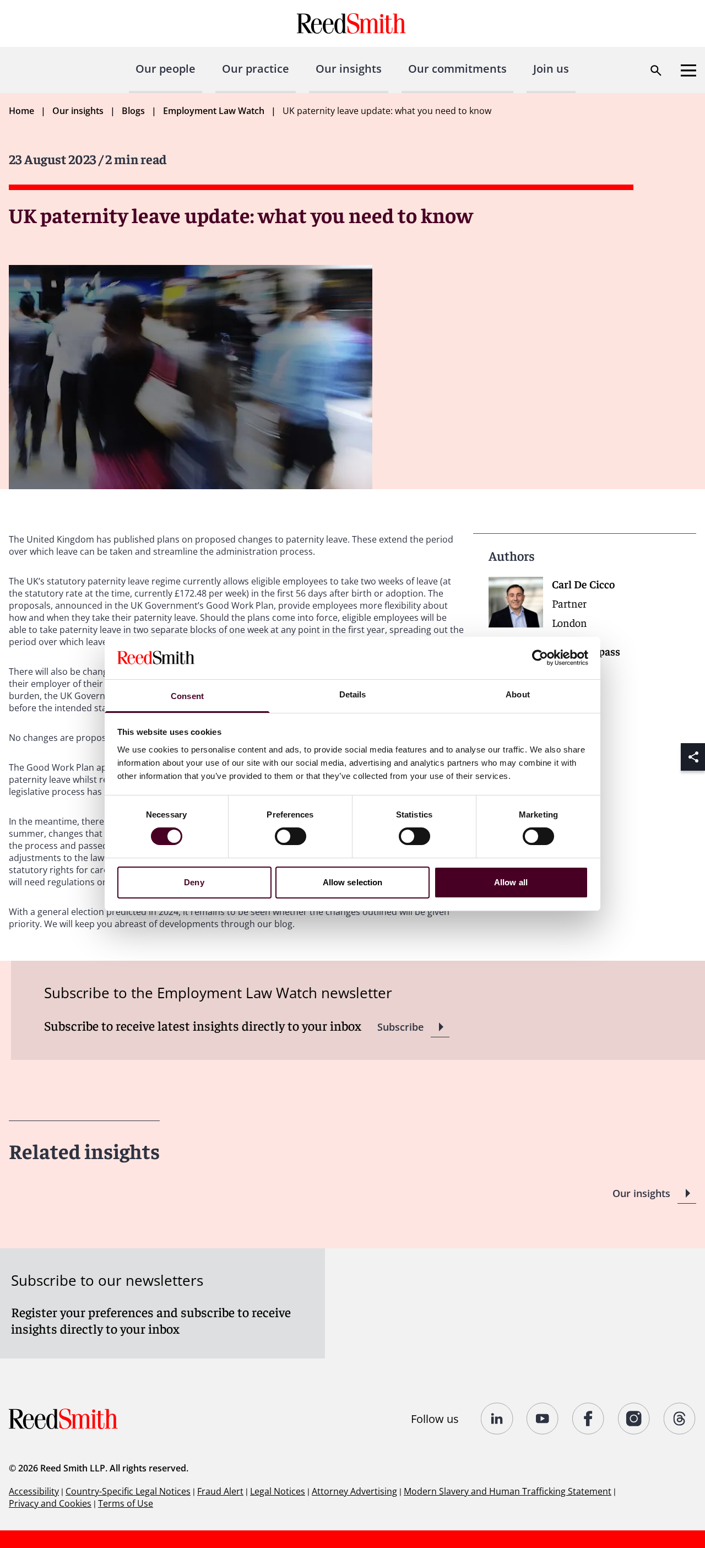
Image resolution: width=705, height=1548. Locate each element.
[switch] (290, 836)
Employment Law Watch (213, 111)
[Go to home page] (353, 23)
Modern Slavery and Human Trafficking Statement (507, 1491)
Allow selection (353, 882)
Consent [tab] (187, 696)
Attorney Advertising (354, 1491)
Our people (165, 68)
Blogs (133, 111)
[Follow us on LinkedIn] (497, 1419)
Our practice (255, 68)
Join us (551, 68)
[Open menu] (688, 70)
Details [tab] (352, 694)
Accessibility (34, 1491)
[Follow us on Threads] (680, 1419)
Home (21, 111)
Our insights (349, 68)
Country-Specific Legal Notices (128, 1491)
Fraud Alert (220, 1491)
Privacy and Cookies (50, 1503)
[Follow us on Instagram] (634, 1419)
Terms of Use (125, 1503)
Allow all (511, 882)
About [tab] (518, 694)
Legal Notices (277, 1491)
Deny (194, 882)
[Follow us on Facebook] (588, 1419)
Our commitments (457, 68)
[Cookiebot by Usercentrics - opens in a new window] (540, 657)
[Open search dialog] (656, 70)
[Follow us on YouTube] (543, 1419)
